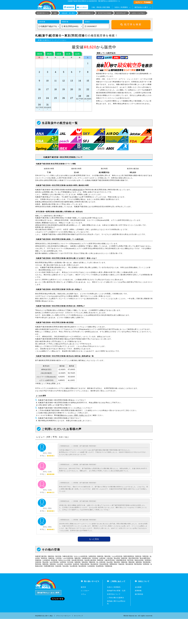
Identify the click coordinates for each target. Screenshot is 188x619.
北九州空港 (68, 564)
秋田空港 (44, 558)
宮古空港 (66, 566)
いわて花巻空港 (68, 558)
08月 (39, 53)
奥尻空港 (138, 556)
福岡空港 (139, 562)
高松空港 (117, 562)
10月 (59, 53)
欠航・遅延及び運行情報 (100, 7)
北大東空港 (73, 566)
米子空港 (70, 562)
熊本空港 (38, 564)
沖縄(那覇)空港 (49, 566)
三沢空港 (59, 558)
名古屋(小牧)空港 (90, 560)
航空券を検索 (132, 24)
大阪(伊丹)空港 (110, 560)
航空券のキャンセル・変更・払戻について (74, 415)
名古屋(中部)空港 (77, 560)
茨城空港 (38, 560)
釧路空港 (100, 556)
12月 (77, 53)
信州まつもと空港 (64, 560)
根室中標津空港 (129, 556)
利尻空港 (146, 556)
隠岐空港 (92, 562)
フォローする (58, 599)
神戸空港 (130, 560)
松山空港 (110, 562)
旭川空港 (58, 556)
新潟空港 (54, 560)
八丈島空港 (46, 560)
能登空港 (124, 558)
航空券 (83, 587)
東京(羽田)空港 (133, 558)
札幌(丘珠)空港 (68, 556)
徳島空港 (124, 562)
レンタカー (85, 590)
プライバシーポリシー (63, 615)
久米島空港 (91, 566)
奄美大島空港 (84, 564)
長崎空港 (45, 564)
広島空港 (38, 562)
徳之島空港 (94, 564)
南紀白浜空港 (139, 560)
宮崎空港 (53, 564)
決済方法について (113, 594)
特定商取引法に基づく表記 (44, 615)
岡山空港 (45, 562)
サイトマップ (78, 615)
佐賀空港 (76, 564)
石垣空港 (58, 566)
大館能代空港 (86, 558)
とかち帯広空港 (117, 556)
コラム (83, 594)
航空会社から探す (141, 7)
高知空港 (131, 562)
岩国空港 (78, 562)
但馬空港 (148, 560)
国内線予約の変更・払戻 (116, 590)
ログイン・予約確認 (143, 2)
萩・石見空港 (101, 562)
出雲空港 (63, 562)
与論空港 (121, 564)
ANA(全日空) (78, 190)
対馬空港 (146, 564)
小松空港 (110, 558)
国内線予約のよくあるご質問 (48, 593)
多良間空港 (99, 566)
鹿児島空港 (146, 562)
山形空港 (102, 558)
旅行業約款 (139, 594)
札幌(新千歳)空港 (41, 556)
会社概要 (138, 587)
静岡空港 (100, 560)
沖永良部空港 (103, 564)
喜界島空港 (113, 564)
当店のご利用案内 (121, 7)
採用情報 (138, 590)
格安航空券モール (43, 13)
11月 (68, 53)
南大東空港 (82, 566)
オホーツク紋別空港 (80, 556)
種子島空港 (138, 564)
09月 (49, 53)
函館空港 (51, 556)
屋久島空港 (129, 564)
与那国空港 (108, 566)
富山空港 (117, 558)
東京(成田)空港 (145, 558)
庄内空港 (95, 558)
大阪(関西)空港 (121, 560)
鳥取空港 (85, 562)
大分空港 (60, 564)
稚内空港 (108, 556)
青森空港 (51, 558)
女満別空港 (92, 556)
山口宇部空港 (54, 562)
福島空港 (78, 558)
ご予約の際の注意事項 (115, 598)
